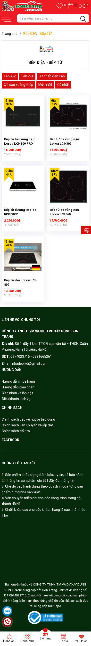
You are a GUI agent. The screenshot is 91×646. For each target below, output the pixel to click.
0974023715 (20, 356)
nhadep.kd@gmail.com (30, 363)
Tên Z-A (27, 76)
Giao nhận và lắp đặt (17, 393)
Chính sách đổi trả (16, 431)
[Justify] (83, 19)
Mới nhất (45, 85)
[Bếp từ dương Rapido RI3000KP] (22, 186)
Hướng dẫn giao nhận (18, 387)
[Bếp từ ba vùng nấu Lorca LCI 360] (68, 186)
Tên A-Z (10, 76)
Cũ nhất (63, 85)
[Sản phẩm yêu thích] (60, 6)
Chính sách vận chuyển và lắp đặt (27, 425)
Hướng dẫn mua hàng (18, 381)
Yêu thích (81, 641)
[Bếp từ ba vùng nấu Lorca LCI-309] (68, 116)
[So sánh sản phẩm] (82, 6)
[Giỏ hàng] (71, 6)
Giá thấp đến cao (52, 76)
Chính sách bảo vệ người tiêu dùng (28, 419)
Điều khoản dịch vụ (16, 399)
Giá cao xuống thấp (18, 85)
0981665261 (42, 356)
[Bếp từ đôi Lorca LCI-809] (22, 257)
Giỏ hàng (45, 638)
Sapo (57, 606)
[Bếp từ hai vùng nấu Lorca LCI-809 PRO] (22, 116)
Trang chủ (9, 641)
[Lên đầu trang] (81, 622)
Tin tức (63, 641)
